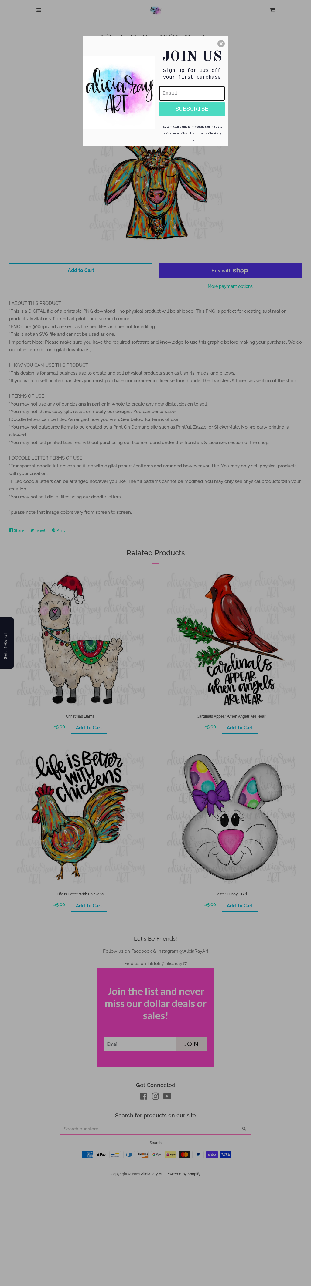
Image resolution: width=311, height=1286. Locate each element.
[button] (221, 43)
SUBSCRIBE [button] (192, 109)
